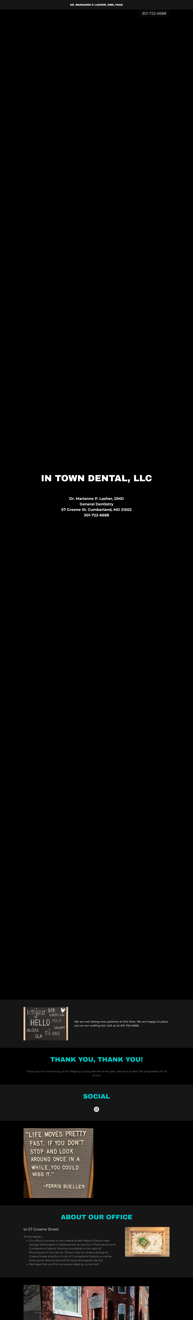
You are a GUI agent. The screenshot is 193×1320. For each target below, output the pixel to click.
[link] (96, 4)
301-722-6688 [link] (154, 13)
